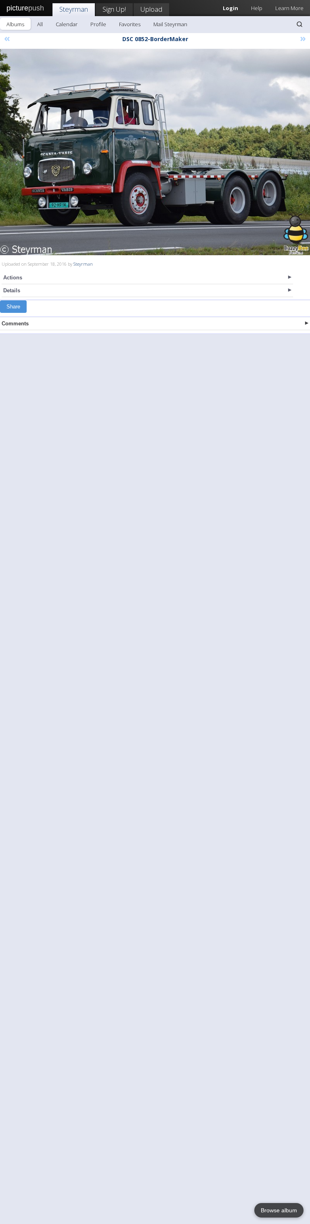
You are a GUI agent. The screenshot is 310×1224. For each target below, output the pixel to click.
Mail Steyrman (170, 24)
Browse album (279, 1210)
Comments (15, 324)
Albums (15, 24)
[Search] (299, 24)
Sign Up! (114, 9)
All (40, 24)
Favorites (129, 24)
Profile (98, 24)
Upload (151, 9)
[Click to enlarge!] (155, 152)
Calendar (67, 24)
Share (13, 307)
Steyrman (73, 9)
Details (11, 290)
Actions (12, 278)
